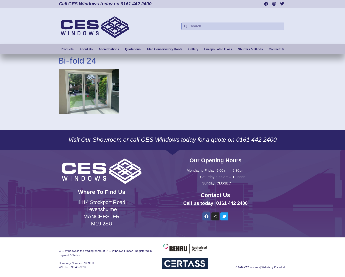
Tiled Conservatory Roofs (164, 49)
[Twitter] (282, 4)
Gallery (193, 49)
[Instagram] (274, 4)
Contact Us (276, 49)
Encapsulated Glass (218, 49)
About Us (86, 49)
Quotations (133, 49)
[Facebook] (266, 4)
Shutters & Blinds (250, 49)
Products (67, 49)
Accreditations (109, 49)
